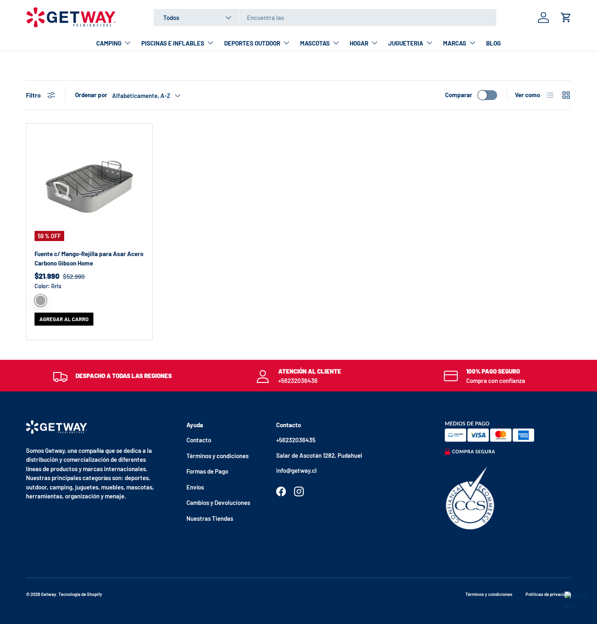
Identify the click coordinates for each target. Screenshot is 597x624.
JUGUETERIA (405, 43)
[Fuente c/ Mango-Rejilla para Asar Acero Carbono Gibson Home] (89, 186)
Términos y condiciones (217, 455)
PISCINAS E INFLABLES (172, 43)
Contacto (198, 440)
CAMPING (108, 43)
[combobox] (325, 17)
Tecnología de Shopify (80, 594)
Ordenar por (91, 94)
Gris (41, 300)
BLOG (493, 43)
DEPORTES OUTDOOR (252, 43)
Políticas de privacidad (548, 594)
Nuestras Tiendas (209, 518)
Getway (48, 594)
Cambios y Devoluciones (218, 502)
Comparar (458, 94)
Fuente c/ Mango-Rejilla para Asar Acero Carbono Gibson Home (89, 258)
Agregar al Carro (64, 319)
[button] (566, 17)
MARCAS (454, 43)
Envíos (195, 487)
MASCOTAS (315, 43)
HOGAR (359, 43)
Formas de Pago (207, 471)
